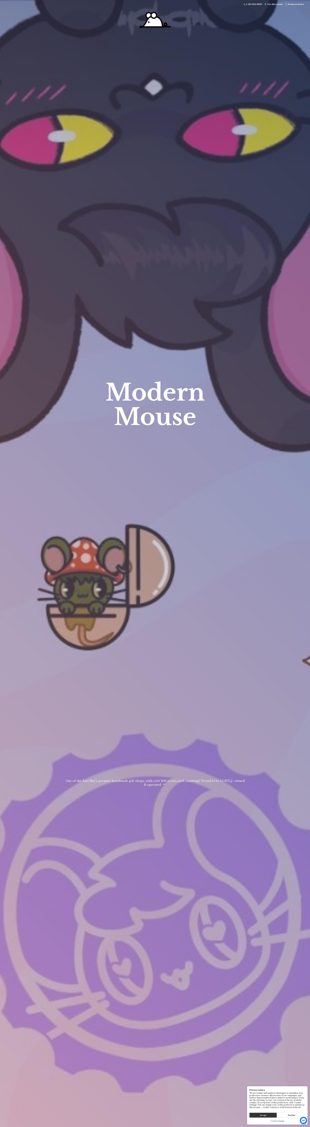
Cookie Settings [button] (277, 1121)
